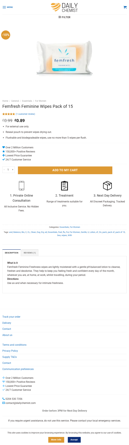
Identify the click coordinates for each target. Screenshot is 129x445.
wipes (64, 235)
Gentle (84, 232)
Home (5, 101)
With (70, 235)
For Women (40, 101)
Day (38, 232)
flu (64, 232)
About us (7, 335)
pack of (111, 232)
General (15, 101)
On (100, 232)
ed (46, 232)
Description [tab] (11, 253)
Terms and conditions (14, 344)
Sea (59, 235)
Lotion (92, 232)
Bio (23, 232)
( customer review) (25, 114)
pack (104, 232)
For (67, 232)
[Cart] (125, 7)
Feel (60, 232)
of (97, 232)
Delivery (6, 322)
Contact (6, 328)
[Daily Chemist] (64, 7)
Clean (33, 232)
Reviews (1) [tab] (30, 253)
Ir (88, 232)
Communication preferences (18, 369)
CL (29, 232)
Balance (17, 232)
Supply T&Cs (9, 356)
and (10, 232)
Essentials (27, 101)
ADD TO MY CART (65, 170)
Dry (42, 232)
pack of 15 (120, 232)
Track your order (11, 316)
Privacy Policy (10, 350)
